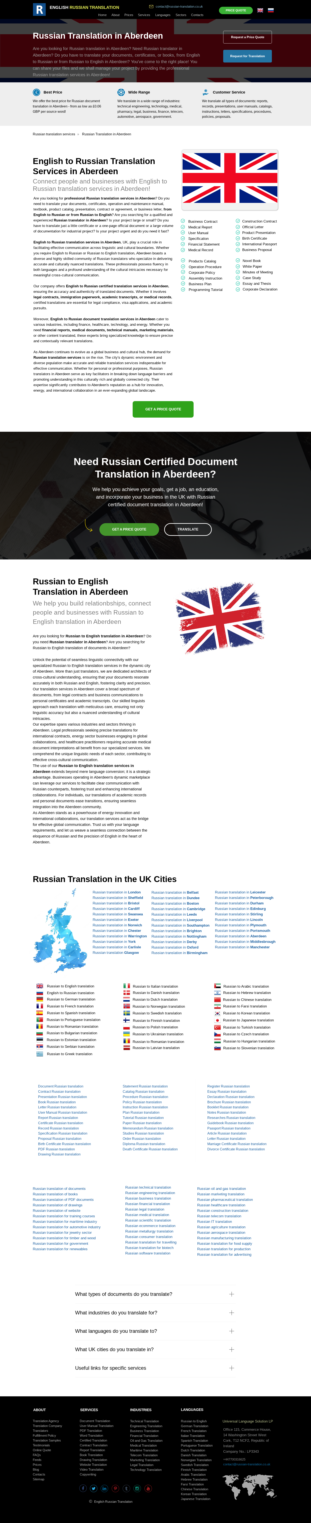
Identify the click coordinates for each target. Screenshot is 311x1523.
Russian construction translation (222, 1211)
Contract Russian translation (59, 1091)
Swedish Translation (195, 1465)
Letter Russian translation (57, 1107)
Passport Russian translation (228, 1128)
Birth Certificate (254, 238)
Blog (36, 1469)
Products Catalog (202, 261)
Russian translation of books (55, 1194)
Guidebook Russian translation (230, 1123)
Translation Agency (46, 1421)
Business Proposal (257, 250)
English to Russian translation (70, 993)
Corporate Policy (202, 273)
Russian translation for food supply (224, 1244)
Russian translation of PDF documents (63, 1200)
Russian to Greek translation (69, 1054)
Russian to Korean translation (246, 1013)
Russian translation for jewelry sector (62, 1233)
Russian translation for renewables (60, 1249)
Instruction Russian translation (145, 1107)
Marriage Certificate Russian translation (237, 1144)
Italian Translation (193, 1435)
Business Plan (200, 284)
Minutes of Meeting (258, 272)
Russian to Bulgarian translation (72, 1033)
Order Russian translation (142, 1138)
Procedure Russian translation (145, 1097)
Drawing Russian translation (59, 1154)
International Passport (259, 244)
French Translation (193, 1431)
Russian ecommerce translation (150, 1226)
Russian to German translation (71, 999)
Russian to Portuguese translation (73, 1020)
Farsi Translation (192, 1484)
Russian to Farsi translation (245, 1006)
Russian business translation (148, 1198)
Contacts (39, 1474)
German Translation (194, 1426)
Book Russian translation (57, 1102)
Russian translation (116, 953)
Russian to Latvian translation (156, 1048)
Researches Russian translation (231, 1118)
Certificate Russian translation (60, 1123)
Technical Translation (144, 1421)
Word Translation (91, 1435)
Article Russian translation (227, 1133)
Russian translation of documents (59, 1189)
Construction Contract (259, 221)
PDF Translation (91, 1430)
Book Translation (91, 1455)
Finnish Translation (194, 1469)
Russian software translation (147, 1253)
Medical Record (200, 250)
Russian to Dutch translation (155, 1000)
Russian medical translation (147, 1215)
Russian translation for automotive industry (67, 1227)
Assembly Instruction (205, 278)
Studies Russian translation (143, 1133)
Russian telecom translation (219, 1216)
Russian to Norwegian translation (159, 1006)
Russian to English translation (70, 986)
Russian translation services (54, 134)
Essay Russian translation (226, 1091)
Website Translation (93, 1464)
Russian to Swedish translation (157, 1013)
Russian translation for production (223, 1249)
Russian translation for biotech (149, 1248)
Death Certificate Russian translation (150, 1149)
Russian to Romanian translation (72, 1027)
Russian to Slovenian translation (248, 1048)
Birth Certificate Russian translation (64, 1144)
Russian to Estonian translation (71, 1040)
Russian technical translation (148, 1187)
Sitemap (38, 1479)
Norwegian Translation (196, 1460)
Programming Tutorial (206, 290)
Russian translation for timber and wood (64, 1238)
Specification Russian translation (62, 1133)
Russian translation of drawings (58, 1205)
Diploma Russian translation (144, 1144)
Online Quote (42, 1450)
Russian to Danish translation (156, 993)
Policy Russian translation (142, 1102)
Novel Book (252, 261)
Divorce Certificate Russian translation (236, 1149)
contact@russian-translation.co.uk (179, 6)
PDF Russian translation (56, 1149)
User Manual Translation (96, 1426)
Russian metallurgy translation (149, 1231)
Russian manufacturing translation (224, 1238)
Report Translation (92, 1450)
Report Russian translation (58, 1118)
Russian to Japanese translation (248, 1020)
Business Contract (202, 222)
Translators (40, 1430)
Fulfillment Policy (44, 1435)
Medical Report (200, 227)
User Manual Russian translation (62, 1112)
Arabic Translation (193, 1474)
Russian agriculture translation (221, 1227)
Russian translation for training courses (64, 1216)
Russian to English (194, 1421)
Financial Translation (144, 1435)
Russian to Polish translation (155, 1027)
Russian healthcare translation (221, 1205)
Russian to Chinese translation (247, 1000)
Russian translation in (117, 892)
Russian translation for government (60, 1244)
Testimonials (41, 1445)
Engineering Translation (146, 1426)
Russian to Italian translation (155, 986)
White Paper (252, 267)
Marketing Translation (145, 1460)
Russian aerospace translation (221, 1233)
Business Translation (144, 1431)
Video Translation (91, 1469)
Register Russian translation (228, 1086)
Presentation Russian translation (62, 1097)
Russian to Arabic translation (246, 986)
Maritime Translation (144, 1450)
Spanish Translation (194, 1440)
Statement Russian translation (145, 1086)
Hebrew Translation (194, 1479)
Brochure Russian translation (229, 1102)
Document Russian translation (60, 1086)
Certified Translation (93, 1440)
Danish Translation (193, 1455)
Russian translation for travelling (150, 1242)
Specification (198, 239)
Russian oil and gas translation (221, 1189)
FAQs (37, 1455)
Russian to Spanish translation (71, 1013)
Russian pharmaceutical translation (225, 1200)
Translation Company (47, 1426)
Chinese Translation (194, 1489)
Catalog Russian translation (143, 1091)
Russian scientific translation (148, 1220)
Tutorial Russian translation (143, 1118)
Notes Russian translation (226, 1112)
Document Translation (95, 1421)
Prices (37, 1464)
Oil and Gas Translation (146, 1440)
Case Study (252, 278)
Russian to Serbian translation (70, 1047)
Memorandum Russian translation (148, 1128)
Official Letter (253, 227)
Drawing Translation (93, 1460)
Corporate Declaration (260, 289)
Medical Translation (143, 1445)
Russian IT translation (214, 1222)
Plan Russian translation (141, 1112)
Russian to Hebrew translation (247, 993)
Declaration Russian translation (231, 1097)
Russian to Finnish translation (156, 1021)
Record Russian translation (58, 1128)
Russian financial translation (147, 1204)
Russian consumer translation (148, 1237)
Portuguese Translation (197, 1445)
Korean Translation (194, 1494)
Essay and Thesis (257, 284)
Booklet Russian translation (228, 1107)
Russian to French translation (70, 1006)
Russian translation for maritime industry (65, 1222)
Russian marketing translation (220, 1194)
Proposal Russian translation (59, 1138)
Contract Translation (93, 1445)
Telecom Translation (144, 1455)
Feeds (37, 1460)
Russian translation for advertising (224, 1255)
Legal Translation (141, 1465)
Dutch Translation (193, 1450)
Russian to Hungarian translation (249, 1041)
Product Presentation (258, 233)
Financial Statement (204, 244)
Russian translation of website (56, 1211)
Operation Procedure (205, 267)
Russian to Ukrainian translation (158, 1034)
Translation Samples (47, 1440)
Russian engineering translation (150, 1193)
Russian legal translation (144, 1209)
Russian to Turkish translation (246, 1027)
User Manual (198, 233)
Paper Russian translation (142, 1123)
